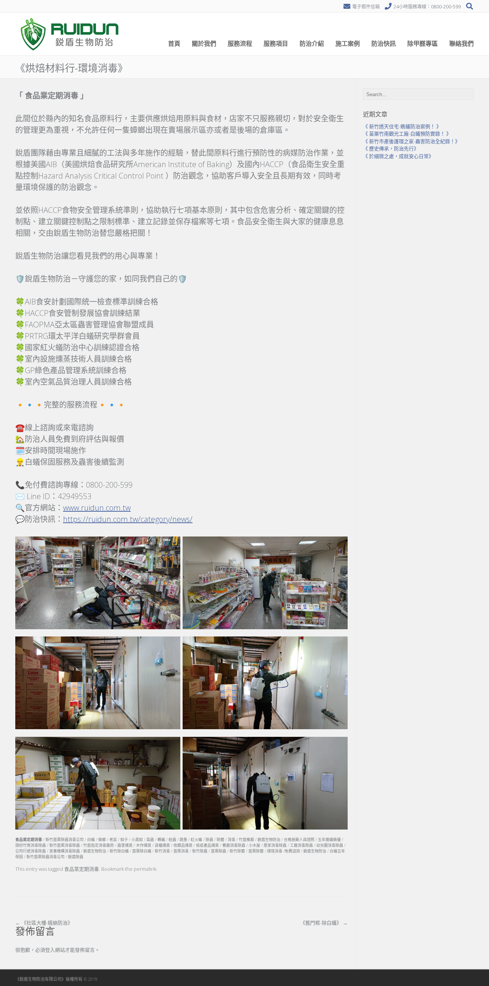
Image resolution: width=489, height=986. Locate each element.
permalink (145, 868)
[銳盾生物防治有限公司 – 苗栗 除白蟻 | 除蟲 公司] (70, 53)
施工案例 (347, 43)
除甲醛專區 (422, 43)
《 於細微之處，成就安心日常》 (398, 156)
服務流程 (240, 43)
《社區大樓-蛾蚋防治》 (44, 922)
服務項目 (276, 43)
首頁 (174, 43)
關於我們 (204, 43)
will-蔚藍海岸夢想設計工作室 (197, 979)
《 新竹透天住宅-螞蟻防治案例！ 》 (402, 126)
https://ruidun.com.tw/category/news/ (128, 519)
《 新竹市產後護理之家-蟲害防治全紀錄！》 (411, 141)
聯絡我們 (461, 43)
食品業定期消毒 (81, 868)
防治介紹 (312, 43)
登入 (50, 949)
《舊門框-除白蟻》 (324, 922)
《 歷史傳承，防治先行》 (391, 148)
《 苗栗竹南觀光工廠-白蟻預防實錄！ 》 (407, 133)
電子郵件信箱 (366, 6)
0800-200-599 (446, 6)
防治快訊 (383, 43)
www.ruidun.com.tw (97, 508)
